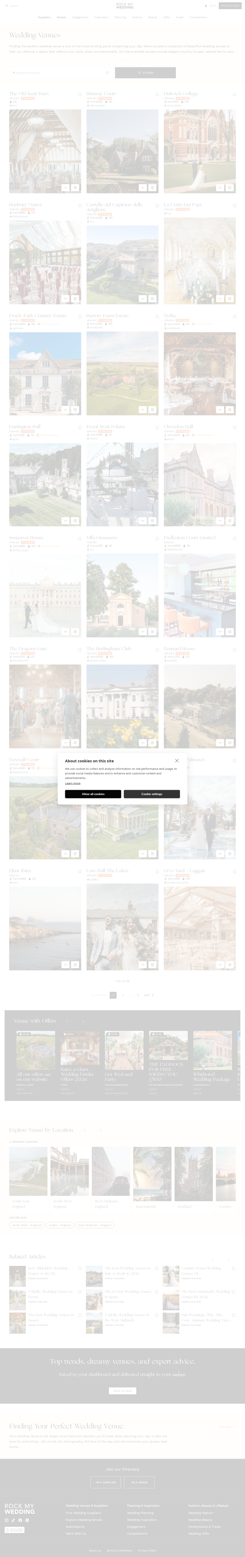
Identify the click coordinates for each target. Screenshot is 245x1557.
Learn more (72, 783)
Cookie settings (151, 794)
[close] (177, 760)
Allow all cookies (93, 794)
